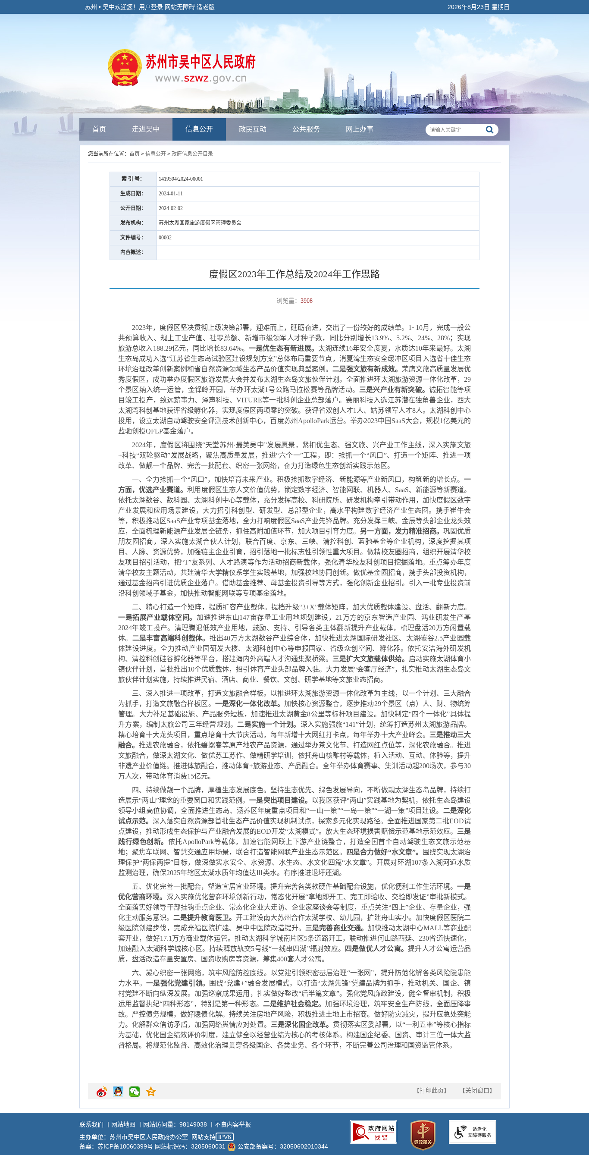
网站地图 (123, 1124)
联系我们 (91, 1124)
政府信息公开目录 (192, 154)
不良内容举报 (233, 1124)
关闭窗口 (477, 1090)
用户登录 (151, 6)
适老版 (206, 6)
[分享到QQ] (118, 1095)
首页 (99, 129)
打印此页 (432, 1090)
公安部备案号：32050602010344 (283, 1146)
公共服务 (306, 129)
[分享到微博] (102, 1095)
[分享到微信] (134, 1095)
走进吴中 (146, 129)
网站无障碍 (180, 6)
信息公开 (199, 129)
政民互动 (252, 129)
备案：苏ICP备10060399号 (116, 1146)
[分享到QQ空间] (151, 1095)
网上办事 (359, 129)
